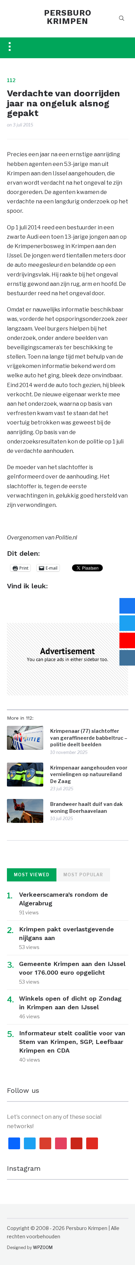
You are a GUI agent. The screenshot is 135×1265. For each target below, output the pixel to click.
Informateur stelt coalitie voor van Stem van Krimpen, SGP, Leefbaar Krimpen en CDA (72, 1041)
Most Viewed (32, 874)
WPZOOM (43, 1247)
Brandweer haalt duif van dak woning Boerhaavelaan (86, 807)
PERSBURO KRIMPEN (67, 17)
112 (11, 80)
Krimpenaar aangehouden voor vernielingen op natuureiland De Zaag (88, 774)
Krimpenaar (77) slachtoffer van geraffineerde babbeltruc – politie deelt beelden (88, 737)
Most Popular (83, 874)
